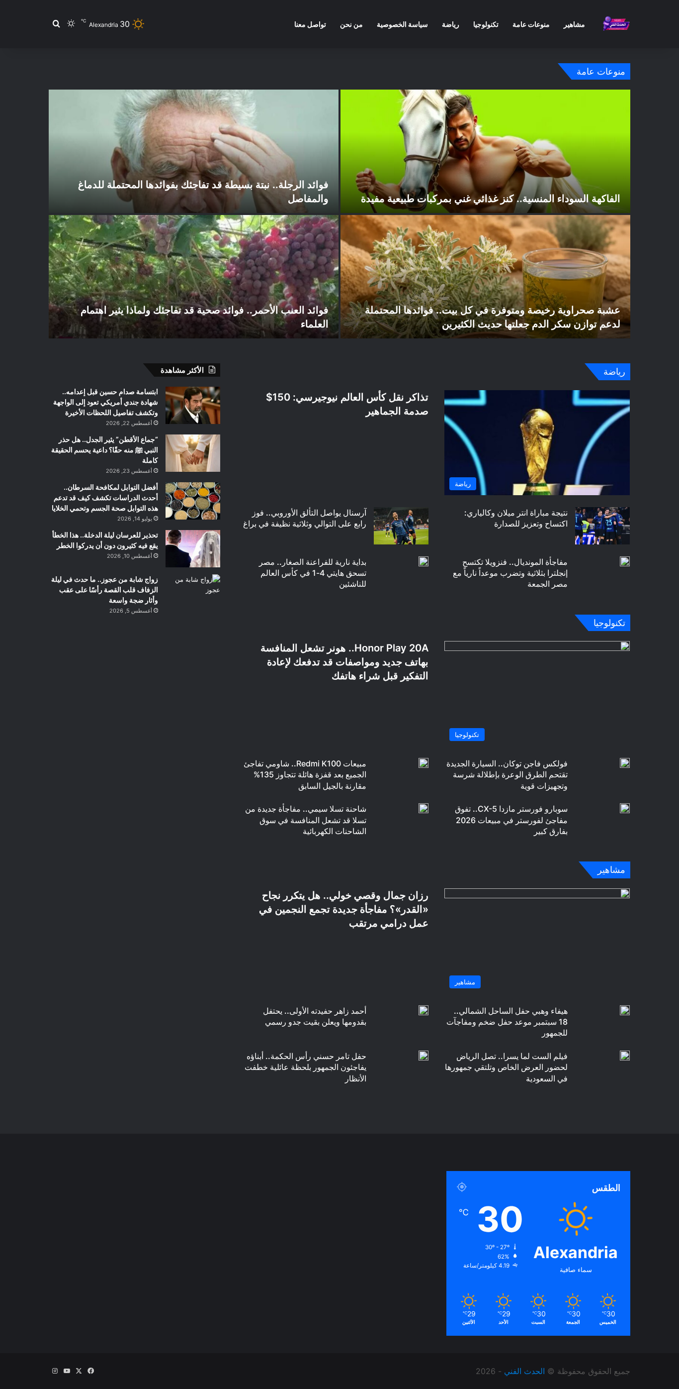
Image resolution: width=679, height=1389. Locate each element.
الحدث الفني (524, 1371)
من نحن (351, 24)
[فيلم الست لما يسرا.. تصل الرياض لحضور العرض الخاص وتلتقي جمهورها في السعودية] (625, 1056)
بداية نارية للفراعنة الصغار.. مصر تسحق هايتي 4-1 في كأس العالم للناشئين (312, 573)
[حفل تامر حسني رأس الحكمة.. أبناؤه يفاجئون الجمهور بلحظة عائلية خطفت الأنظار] (423, 1056)
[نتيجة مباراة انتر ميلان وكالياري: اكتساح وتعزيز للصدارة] (602, 525)
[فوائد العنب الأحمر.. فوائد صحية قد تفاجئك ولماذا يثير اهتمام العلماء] (194, 276)
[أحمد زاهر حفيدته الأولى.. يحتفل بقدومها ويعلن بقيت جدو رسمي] (423, 1010)
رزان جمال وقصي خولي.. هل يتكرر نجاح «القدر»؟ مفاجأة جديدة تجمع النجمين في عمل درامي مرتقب (343, 909)
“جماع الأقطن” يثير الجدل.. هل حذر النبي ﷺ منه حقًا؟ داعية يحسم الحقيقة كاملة (104, 449)
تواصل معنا (310, 24)
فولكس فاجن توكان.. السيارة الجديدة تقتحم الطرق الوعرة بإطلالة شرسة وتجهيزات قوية (507, 774)
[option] (339, 214)
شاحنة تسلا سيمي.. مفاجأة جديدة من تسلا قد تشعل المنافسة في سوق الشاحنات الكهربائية (305, 820)
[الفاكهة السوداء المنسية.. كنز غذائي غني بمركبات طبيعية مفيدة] (485, 151)
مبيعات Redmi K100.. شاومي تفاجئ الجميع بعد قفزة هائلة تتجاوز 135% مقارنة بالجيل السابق (305, 774)
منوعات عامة (531, 24)
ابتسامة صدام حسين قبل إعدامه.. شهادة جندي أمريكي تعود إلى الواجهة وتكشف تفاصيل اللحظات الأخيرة (105, 402)
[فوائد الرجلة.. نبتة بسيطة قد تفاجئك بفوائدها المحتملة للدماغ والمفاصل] (194, 151)
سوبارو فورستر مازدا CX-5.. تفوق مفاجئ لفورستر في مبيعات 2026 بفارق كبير (511, 820)
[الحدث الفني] (616, 24)
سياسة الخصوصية (402, 24)
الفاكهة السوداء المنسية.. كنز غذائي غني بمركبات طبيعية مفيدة (490, 199)
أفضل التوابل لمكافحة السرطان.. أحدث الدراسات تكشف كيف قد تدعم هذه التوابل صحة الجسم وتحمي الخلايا (105, 497)
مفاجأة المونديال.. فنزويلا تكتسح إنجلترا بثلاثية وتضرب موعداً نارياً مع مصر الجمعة (510, 573)
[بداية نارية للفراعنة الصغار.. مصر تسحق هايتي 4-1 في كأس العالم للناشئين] (423, 561)
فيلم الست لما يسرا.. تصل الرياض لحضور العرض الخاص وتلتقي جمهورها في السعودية (506, 1067)
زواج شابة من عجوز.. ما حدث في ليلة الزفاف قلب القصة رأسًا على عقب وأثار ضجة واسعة (104, 589)
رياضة (450, 24)
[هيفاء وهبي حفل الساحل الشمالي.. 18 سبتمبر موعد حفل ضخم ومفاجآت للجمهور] (625, 1010)
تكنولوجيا (486, 24)
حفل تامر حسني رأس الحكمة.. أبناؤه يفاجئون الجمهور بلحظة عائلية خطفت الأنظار (305, 1067)
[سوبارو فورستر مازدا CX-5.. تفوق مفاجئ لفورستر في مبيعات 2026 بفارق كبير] (625, 808)
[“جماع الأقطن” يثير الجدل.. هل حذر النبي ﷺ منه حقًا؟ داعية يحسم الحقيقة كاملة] (193, 453)
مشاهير (574, 24)
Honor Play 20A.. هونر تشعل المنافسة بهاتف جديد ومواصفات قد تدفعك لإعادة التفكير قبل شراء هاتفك (344, 662)
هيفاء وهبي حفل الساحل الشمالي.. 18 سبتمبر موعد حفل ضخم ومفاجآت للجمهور (507, 1022)
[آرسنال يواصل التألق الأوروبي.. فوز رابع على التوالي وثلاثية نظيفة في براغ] (401, 525)
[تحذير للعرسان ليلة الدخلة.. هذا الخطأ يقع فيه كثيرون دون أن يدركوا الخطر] (193, 548)
